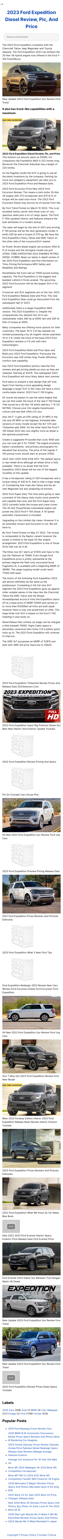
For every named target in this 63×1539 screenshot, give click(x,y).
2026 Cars (8, 1410)
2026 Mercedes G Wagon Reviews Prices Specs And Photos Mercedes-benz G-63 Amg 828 (33, 1487)
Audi (24, 1410)
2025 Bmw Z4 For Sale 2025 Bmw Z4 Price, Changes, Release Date (32, 1496)
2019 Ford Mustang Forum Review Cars (30, 1428)
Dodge (12, 1413)
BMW (34, 1410)
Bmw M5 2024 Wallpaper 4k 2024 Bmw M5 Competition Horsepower (32, 1469)
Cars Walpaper (49, 1410)
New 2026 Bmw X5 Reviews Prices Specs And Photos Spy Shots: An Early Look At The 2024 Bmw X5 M (33, 1506)
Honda (37, 1413)
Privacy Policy (28, 1534)
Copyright (12, 1534)
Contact (42, 1534)
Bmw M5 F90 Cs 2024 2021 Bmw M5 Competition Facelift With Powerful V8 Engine (33, 1477)
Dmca (53, 1534)
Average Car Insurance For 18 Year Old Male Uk (32, 1461)
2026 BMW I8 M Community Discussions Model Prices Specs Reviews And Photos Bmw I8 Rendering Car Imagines (34, 1437)
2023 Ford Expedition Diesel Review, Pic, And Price (31, 19)
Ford (23, 1413)
